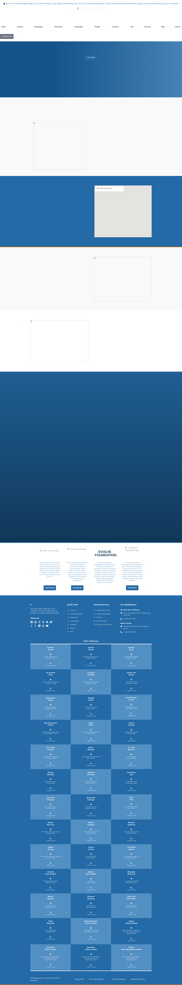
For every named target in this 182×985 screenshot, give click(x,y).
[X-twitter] (39, 622)
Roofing (20, 27)
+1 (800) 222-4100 (91, 665)
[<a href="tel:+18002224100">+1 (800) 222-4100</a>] (91, 663)
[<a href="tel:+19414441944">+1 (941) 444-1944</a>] (50, 663)
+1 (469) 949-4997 (91, 741)
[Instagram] (43, 622)
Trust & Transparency (119, 979)
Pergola (97, 27)
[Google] (35, 622)
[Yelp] (43, 626)
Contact (178, 27)
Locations (115, 27)
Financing (147, 27)
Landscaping (78, 27)
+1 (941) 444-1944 (50, 665)
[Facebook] (31, 622)
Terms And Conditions (96, 979)
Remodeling (39, 27)
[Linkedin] (39, 626)
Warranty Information (138, 979)
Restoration (58, 27)
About (3, 27)
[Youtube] (47, 626)
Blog (162, 27)
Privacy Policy (79, 979)
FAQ (131, 27)
